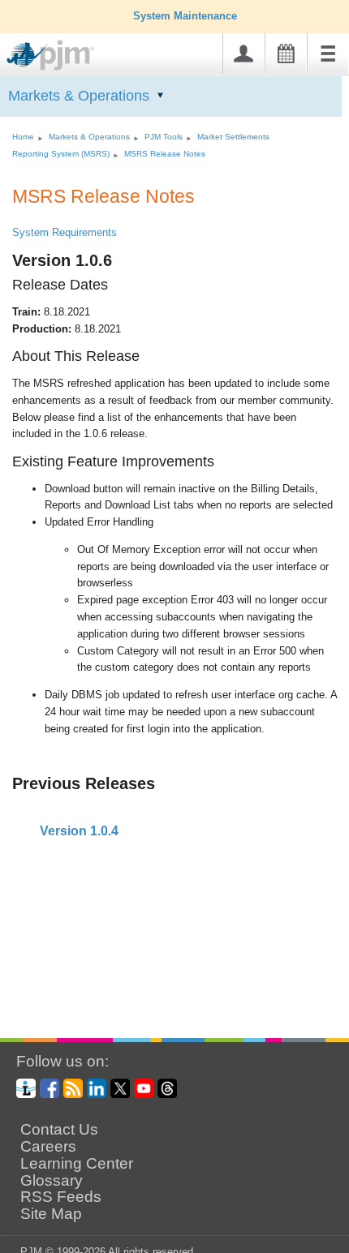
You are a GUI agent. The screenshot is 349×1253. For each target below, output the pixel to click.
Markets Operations (78, 96)
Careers (48, 1147)
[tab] (174, 831)
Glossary (51, 1181)
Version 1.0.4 (77, 831)
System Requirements (64, 232)
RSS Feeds (60, 1197)
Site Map (51, 1214)
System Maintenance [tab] (185, 16)
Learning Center (76, 1164)
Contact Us (59, 1130)
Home (23, 136)
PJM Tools (163, 136)
